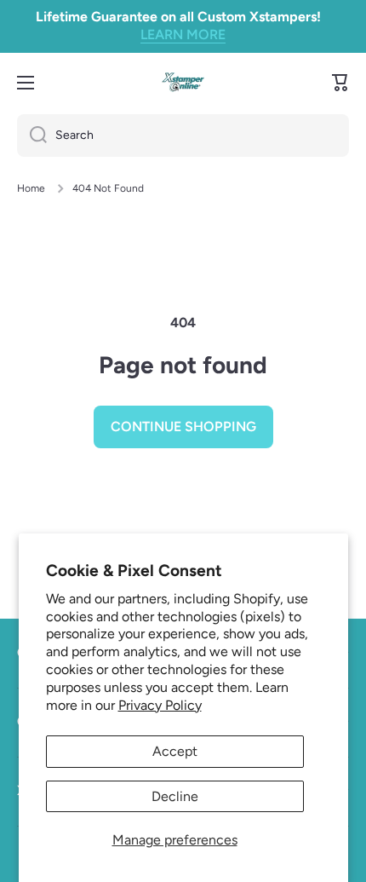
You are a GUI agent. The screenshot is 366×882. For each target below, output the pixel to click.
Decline (175, 796)
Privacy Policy (160, 705)
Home (31, 188)
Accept (174, 751)
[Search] (32, 135)
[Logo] (183, 82)
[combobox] (183, 135)
